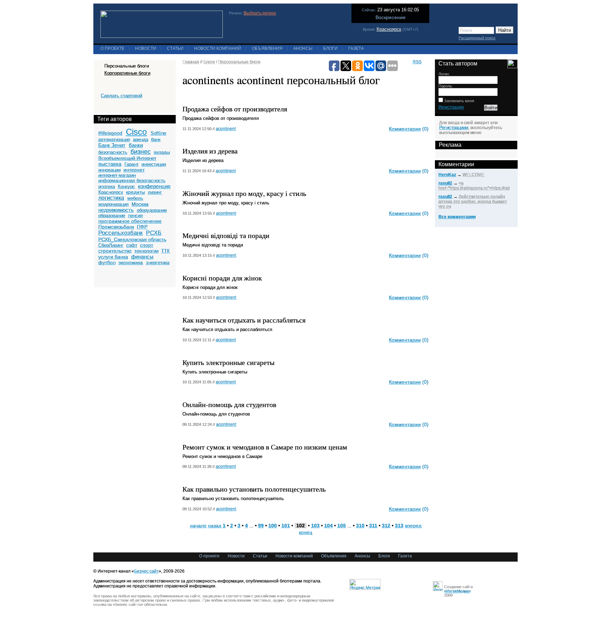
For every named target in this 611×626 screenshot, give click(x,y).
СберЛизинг (110, 245)
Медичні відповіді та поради (225, 235)
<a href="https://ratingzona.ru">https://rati (474, 186)
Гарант (131, 164)
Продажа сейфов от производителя (234, 109)
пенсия (135, 215)
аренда (140, 139)
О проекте (112, 48)
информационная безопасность (131, 180)
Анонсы (303, 48)
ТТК (165, 251)
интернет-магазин (117, 175)
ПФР (142, 227)
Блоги (330, 48)
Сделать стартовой (121, 95)
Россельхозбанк (120, 233)
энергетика (157, 262)
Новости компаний (217, 48)
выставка (109, 164)
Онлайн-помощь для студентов (229, 404)
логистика (111, 198)
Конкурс (126, 186)
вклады (162, 152)
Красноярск (389, 29)
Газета (356, 48)
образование (111, 215)
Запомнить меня (458, 101)
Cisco (136, 132)
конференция (154, 186)
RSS (417, 61)
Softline (158, 133)
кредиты (135, 192)
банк (156, 139)
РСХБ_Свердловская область (132, 239)
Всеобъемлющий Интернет (127, 158)
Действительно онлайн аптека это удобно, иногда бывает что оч (472, 201)
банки (136, 145)
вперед (413, 525)
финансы (142, 257)
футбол (107, 262)
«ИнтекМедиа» (457, 591)
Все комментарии (457, 216)
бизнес (140, 151)
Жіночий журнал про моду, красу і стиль (244, 193)
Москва (140, 204)
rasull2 (445, 183)
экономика (130, 262)
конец (305, 532)
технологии (146, 251)
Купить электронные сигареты (228, 362)
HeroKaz (447, 174)
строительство (115, 251)
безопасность (112, 152)
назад (214, 525)
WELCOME (473, 174)
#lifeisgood (110, 133)
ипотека (106, 186)
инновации (109, 170)
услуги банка (113, 257)
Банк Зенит (112, 145)
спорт (146, 245)
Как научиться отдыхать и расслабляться (244, 320)
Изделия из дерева (210, 151)
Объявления (267, 48)
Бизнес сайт (146, 571)
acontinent (226, 128)
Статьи (175, 48)
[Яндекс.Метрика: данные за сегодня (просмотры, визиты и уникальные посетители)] (364, 584)
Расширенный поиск (477, 38)
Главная (190, 61)
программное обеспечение (130, 221)
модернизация (113, 204)
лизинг (155, 192)
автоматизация (114, 139)
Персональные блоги (239, 61)
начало (198, 525)
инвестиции (153, 164)
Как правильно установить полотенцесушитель (254, 489)
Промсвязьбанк (116, 227)
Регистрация (451, 107)
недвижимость (116, 210)
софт (131, 245)
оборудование (152, 210)
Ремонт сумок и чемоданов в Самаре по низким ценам (264, 447)
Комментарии (405, 129)
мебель (135, 198)
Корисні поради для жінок (222, 278)
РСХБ (154, 233)
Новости (145, 48)
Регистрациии (453, 127)
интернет (134, 170)
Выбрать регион (260, 13)
